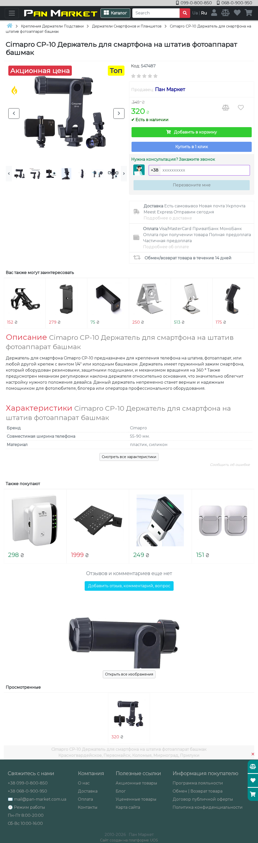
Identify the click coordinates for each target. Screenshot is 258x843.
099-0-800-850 (196, 3)
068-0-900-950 (236, 3)
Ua (195, 13)
